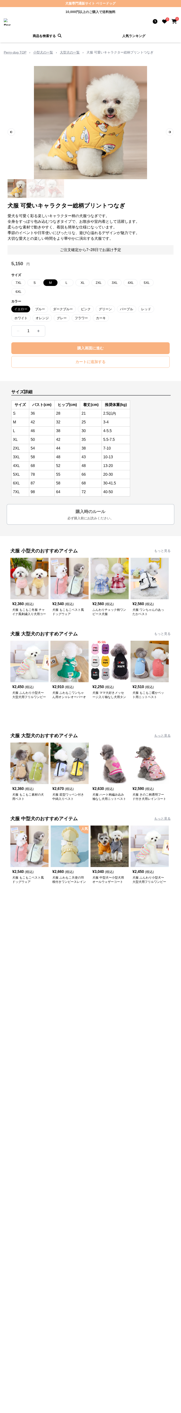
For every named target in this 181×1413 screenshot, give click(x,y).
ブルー (40, 309)
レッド (146, 309)
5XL (147, 283)
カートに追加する (90, 362)
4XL (131, 283)
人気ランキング (133, 36)
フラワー (81, 318)
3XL (115, 283)
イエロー (20, 309)
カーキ (101, 318)
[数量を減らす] (18, 331)
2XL (99, 283)
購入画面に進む (90, 348)
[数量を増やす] (38, 331)
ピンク (86, 309)
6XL (18, 291)
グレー (62, 318)
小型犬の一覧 (43, 52)
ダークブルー (63, 309)
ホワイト (21, 318)
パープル (126, 309)
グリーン (105, 309)
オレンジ (42, 318)
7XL (18, 283)
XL (83, 283)
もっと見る (162, 551)
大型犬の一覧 (70, 52)
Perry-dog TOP (15, 52)
